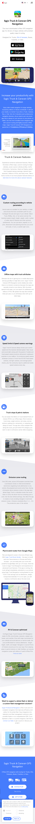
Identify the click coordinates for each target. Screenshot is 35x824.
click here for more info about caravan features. (17, 178)
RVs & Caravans (22, 37)
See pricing (17, 791)
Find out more (17, 653)
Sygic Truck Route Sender (13, 557)
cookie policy (24, 806)
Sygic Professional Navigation (11, 707)
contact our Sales (8, 721)
